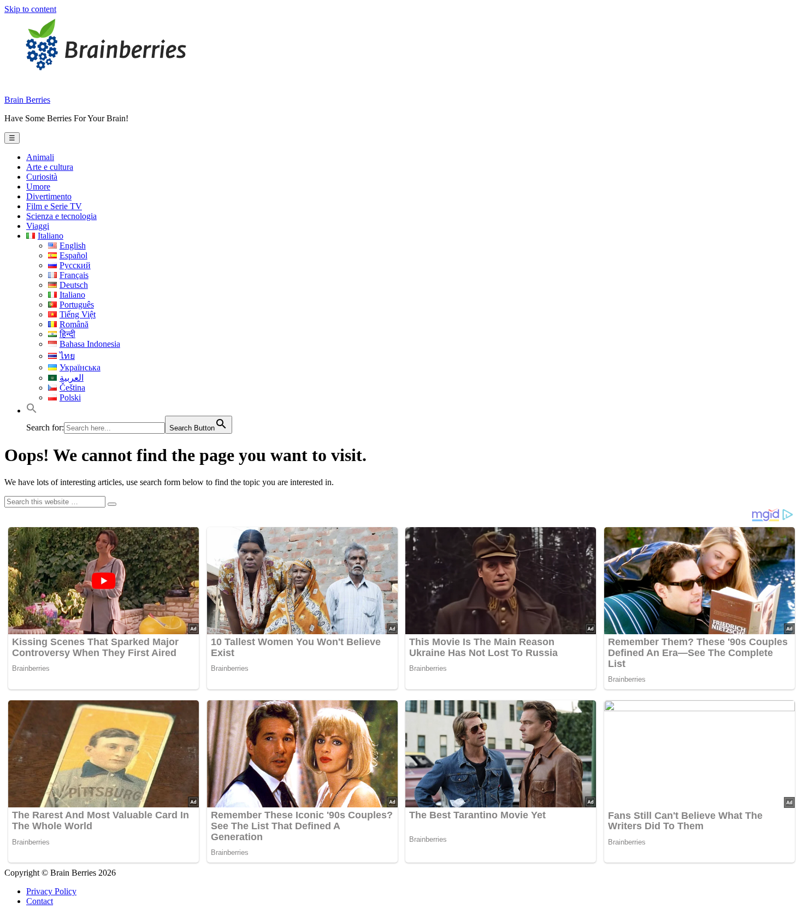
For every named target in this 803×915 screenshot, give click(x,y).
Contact (39, 901)
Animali (40, 157)
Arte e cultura (49, 167)
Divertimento (49, 196)
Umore (38, 186)
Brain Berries (27, 99)
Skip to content (30, 9)
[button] (31, 410)
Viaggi (37, 226)
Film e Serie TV (54, 206)
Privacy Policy (51, 891)
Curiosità (41, 176)
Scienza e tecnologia (61, 216)
